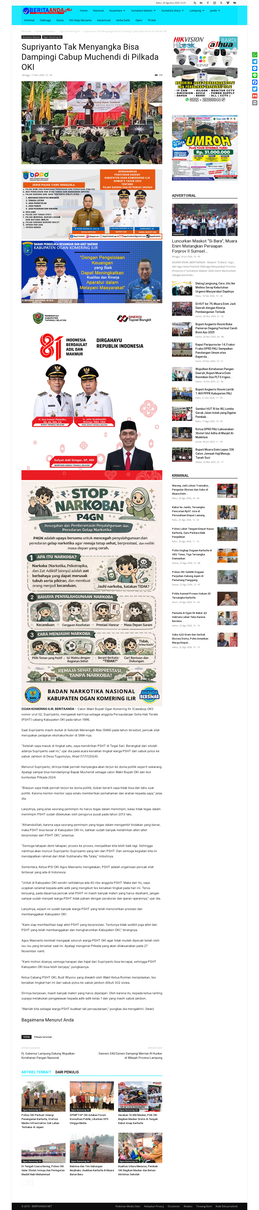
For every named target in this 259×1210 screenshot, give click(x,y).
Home (83, 10)
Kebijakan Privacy (154, 1206)
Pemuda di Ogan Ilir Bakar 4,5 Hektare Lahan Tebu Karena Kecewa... (189, 617)
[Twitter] (221, 2)
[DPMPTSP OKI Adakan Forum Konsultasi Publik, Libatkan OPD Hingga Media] (92, 1096)
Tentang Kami (204, 1206)
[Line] (254, 75)
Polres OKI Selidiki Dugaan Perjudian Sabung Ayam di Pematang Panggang (188, 576)
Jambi (213, 10)
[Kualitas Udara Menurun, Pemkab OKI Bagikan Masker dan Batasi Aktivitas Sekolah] (140, 1148)
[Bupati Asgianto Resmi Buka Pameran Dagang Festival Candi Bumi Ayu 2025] (182, 329)
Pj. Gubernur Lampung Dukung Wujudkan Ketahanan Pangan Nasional (48, 1056)
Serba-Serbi (123, 20)
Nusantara (115, 10)
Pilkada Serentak (43, 1036)
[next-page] (30, 1182)
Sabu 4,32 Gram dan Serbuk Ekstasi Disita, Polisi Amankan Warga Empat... (190, 638)
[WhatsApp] (254, 54)
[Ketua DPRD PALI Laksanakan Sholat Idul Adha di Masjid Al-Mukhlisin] (182, 434)
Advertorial (103, 20)
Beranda (26, 31)
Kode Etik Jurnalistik (227, 1206)
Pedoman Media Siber (128, 1206)
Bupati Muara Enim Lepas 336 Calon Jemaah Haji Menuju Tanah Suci (214, 453)
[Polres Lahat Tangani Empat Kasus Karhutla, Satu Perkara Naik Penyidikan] (227, 534)
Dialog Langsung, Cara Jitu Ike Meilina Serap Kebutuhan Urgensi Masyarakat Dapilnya (215, 287)
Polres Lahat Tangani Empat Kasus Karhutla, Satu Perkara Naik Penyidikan (193, 532)
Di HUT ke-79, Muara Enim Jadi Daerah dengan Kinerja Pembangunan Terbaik (215, 308)
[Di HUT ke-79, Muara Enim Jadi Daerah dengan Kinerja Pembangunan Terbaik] (182, 309)
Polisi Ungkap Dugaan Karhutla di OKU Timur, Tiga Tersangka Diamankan (192, 554)
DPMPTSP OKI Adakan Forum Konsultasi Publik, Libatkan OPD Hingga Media (89, 1119)
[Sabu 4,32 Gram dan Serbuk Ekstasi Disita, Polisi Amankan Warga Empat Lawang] (227, 640)
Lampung (195, 10)
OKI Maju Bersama (80, 20)
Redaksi (188, 1206)
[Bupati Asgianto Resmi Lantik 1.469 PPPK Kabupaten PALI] (182, 394)
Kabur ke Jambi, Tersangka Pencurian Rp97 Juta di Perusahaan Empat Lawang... (189, 511)
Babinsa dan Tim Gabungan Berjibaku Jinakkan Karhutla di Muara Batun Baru (92, 1170)
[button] (195, 2)
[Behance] (201, 2)
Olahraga (45, 20)
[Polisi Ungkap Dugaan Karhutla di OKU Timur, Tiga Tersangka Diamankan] (227, 555)
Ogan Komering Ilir (69, 31)
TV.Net (152, 20)
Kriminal (29, 20)
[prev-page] (24, 1182)
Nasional (98, 10)
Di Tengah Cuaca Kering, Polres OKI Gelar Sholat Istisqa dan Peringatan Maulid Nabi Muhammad (43, 1170)
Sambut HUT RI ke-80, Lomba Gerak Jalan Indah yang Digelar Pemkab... (215, 412)
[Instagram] (214, 2)
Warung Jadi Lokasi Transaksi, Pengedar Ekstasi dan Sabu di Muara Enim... (190, 489)
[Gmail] (254, 95)
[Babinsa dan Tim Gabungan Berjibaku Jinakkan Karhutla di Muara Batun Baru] (92, 1148)
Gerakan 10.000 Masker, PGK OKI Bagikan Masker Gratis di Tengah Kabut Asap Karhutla (138, 1119)
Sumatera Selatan (141, 10)
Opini (139, 20)
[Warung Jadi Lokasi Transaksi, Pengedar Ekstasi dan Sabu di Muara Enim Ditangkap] (227, 491)
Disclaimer (174, 1206)
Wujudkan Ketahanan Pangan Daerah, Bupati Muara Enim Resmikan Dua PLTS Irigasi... (214, 373)
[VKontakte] (234, 2)
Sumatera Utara (170, 10)
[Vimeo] (228, 2)
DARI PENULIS (67, 1072)
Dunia (60, 20)
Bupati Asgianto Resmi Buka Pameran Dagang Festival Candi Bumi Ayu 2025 (216, 328)
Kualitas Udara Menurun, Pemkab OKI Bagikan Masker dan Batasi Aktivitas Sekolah (138, 1170)
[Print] (254, 102)
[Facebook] (208, 2)
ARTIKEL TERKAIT (36, 1072)
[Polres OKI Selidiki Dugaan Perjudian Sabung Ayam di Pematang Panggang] (227, 577)
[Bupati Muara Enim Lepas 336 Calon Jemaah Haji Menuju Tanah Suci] (182, 455)
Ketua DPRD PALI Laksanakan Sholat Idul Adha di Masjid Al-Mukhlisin (214, 433)
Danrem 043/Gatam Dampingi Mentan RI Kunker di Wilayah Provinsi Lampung (130, 1056)
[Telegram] (254, 61)
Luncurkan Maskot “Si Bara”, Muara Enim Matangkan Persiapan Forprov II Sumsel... (204, 246)
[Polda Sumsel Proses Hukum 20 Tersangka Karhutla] (227, 599)
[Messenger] (254, 68)
